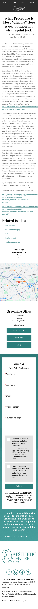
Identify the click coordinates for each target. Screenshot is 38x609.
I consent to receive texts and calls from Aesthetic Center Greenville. (20, 448)
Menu (4, 2)
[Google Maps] (15, 572)
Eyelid (7, 234)
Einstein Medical (8, 596)
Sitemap (5, 601)
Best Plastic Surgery (12, 230)
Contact (32, 2)
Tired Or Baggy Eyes (12, 242)
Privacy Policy (17, 456)
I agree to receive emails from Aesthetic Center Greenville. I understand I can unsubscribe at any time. (21, 472)
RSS (19, 258)
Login (24, 601)
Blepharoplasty (11, 238)
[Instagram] (28, 572)
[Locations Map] (19, 282)
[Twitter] (22, 572)
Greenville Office (19, 311)
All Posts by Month (19, 252)
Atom (19, 255)
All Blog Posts (10, 225)
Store (14, 2)
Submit (19, 486)
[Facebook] (9, 572)
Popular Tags (19, 250)
